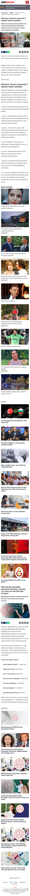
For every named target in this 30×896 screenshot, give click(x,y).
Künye (10, 882)
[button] (22, 52)
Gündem (11, 12)
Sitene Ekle (14, 884)
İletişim (16, 882)
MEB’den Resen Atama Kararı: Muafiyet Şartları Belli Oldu (16, 7)
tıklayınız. (18, 893)
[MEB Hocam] (7, 2)
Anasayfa (5, 12)
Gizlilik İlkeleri (22, 882)
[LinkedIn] (6, 52)
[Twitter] (4, 52)
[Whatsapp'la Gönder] (9, 52)
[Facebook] (2, 52)
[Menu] (27, 2)
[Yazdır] (20, 52)
